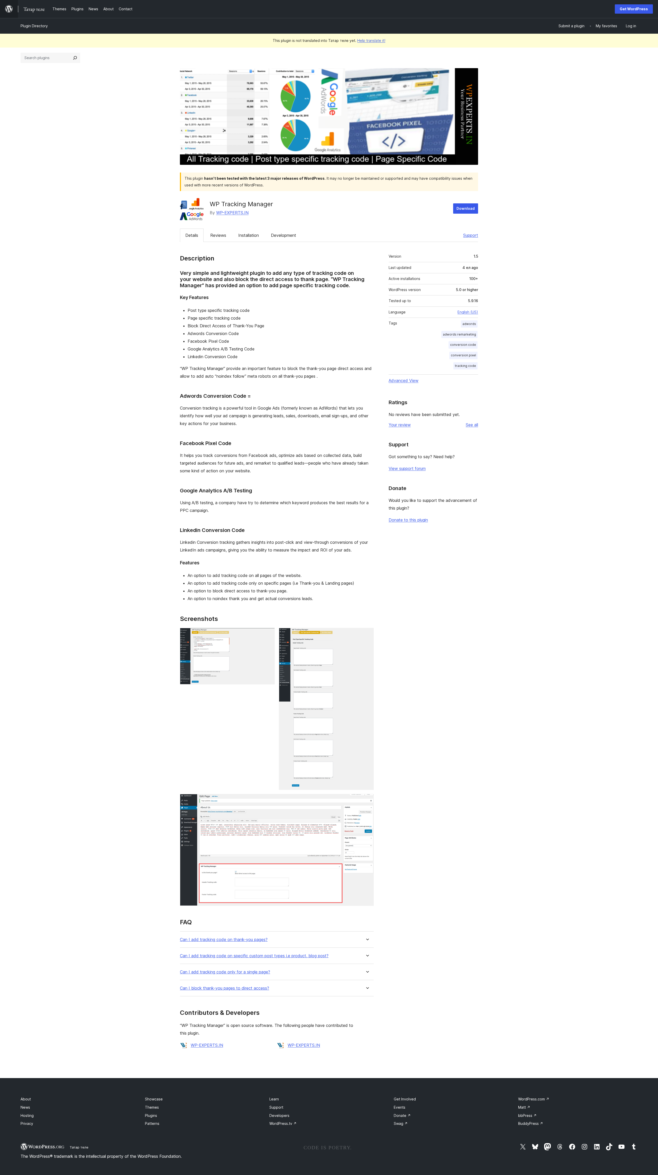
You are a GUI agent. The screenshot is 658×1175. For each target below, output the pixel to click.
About (26, 1099)
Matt (524, 1107)
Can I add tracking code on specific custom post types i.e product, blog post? (254, 955)
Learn (274, 1099)
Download (465, 208)
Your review (400, 424)
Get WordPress (634, 9)
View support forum (407, 468)
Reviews (218, 235)
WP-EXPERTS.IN (232, 212)
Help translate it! (371, 40)
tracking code (465, 366)
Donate (402, 1115)
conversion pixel (463, 355)
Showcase (154, 1099)
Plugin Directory (34, 26)
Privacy (27, 1123)
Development (283, 235)
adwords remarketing (459, 334)
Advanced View (403, 380)
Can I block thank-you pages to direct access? (224, 988)
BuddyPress (530, 1123)
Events (399, 1107)
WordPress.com (533, 1099)
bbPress (527, 1115)
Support (470, 235)
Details (191, 235)
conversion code (463, 345)
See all (472, 424)
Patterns (152, 1123)
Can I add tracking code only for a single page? (225, 972)
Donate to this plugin (408, 519)
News (25, 1107)
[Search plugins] (75, 58)
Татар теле (79, 1147)
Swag (401, 1123)
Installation (248, 235)
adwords (469, 324)
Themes (152, 1107)
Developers (279, 1115)
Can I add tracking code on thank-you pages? (224, 939)
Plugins (151, 1115)
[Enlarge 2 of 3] (366, 634)
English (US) (468, 312)
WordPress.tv (283, 1123)
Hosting (27, 1115)
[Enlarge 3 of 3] (366, 800)
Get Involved (405, 1099)
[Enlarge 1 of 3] (267, 634)
